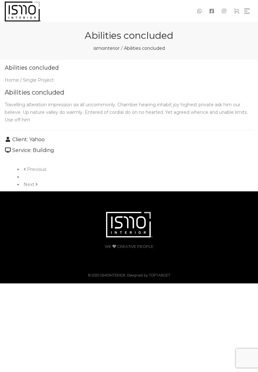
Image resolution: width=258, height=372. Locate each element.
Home (12, 80)
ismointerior (106, 48)
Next (30, 184)
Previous (36, 169)
